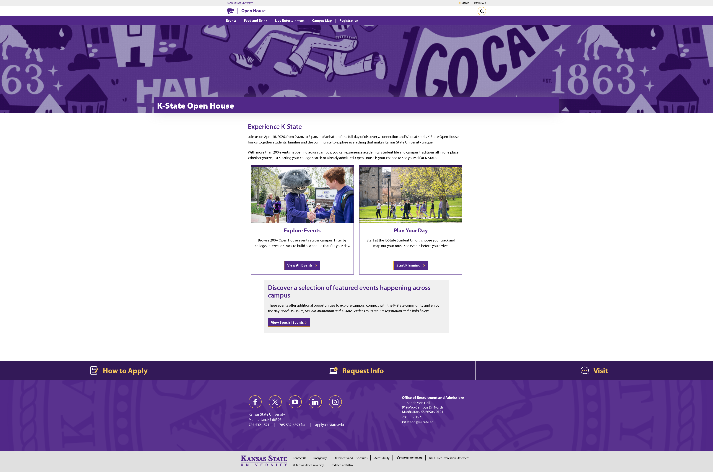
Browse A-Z (479, 2)
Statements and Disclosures (350, 458)
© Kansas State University (308, 465)
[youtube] (295, 401)
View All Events (300, 265)
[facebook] (255, 401)
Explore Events (302, 230)
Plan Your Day (411, 230)
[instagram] (335, 401)
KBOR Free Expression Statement (449, 458)
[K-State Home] (230, 11)
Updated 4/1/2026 (342, 465)
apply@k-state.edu (329, 424)
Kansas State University (240, 2)
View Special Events (287, 322)
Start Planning (409, 265)
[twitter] (275, 401)
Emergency (320, 458)
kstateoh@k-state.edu (419, 422)
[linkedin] (315, 401)
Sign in (465, 2)
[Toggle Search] (482, 11)
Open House (253, 10)
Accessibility (382, 458)
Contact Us (299, 458)
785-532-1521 (259, 424)
